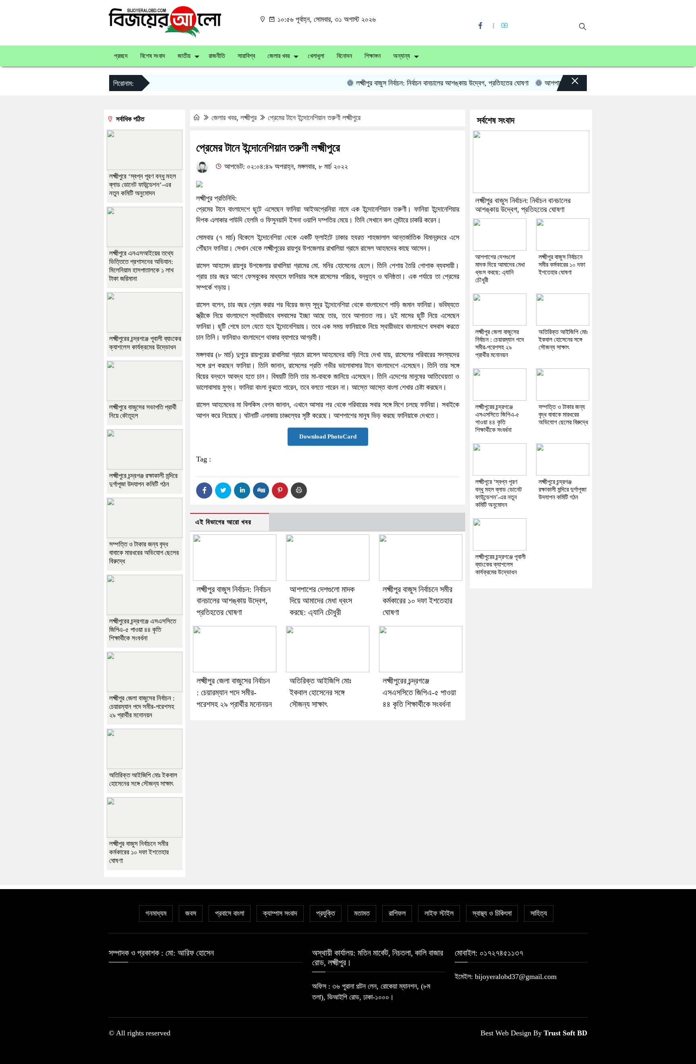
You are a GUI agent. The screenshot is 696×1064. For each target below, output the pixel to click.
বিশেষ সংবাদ (152, 55)
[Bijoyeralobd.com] (165, 21)
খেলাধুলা (316, 55)
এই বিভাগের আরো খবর (223, 522)
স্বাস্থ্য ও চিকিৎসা (492, 913)
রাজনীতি (217, 55)
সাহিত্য (538, 913)
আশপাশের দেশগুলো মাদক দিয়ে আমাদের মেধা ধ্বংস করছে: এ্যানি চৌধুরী (322, 601)
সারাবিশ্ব (246, 55)
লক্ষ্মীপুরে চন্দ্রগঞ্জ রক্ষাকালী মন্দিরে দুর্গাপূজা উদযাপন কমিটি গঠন (562, 489)
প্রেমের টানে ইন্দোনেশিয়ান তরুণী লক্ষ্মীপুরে (314, 118)
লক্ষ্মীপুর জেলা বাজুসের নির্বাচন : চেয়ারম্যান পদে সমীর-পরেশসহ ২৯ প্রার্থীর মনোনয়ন (234, 692)
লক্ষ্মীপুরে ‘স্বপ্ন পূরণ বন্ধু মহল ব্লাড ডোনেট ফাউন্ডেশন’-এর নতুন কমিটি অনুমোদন (142, 184)
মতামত (362, 913)
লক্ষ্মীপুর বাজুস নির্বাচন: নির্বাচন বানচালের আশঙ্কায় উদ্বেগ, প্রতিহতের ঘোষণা (425, 83)
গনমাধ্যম (155, 913)
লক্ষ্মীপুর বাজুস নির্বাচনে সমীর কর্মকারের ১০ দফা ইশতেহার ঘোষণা (417, 601)
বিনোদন (344, 55)
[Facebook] (204, 490)
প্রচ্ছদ (121, 55)
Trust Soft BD (565, 1033)
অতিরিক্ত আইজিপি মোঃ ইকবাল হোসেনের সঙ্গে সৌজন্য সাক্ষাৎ (320, 692)
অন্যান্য (401, 55)
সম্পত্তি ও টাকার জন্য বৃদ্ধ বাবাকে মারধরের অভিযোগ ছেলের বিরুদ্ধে (144, 552)
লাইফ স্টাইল (439, 913)
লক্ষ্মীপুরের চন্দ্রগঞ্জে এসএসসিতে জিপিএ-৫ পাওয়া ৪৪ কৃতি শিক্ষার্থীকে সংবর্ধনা (419, 692)
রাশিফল (397, 913)
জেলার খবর (278, 55)
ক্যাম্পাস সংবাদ (280, 913)
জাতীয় (184, 55)
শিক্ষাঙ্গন (373, 55)
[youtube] (505, 25)
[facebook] (481, 25)
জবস (190, 913)
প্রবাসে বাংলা (229, 913)
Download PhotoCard (327, 436)
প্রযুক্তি (325, 913)
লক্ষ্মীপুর (248, 118)
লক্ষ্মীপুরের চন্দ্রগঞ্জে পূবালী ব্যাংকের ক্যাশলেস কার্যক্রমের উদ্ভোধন (500, 564)
